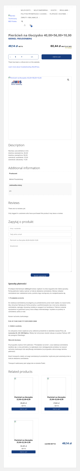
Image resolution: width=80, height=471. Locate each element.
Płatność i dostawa (58, 14)
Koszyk (54, 10)
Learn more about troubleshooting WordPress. (24, 67)
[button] (68, 80)
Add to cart (23, 409)
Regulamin (64, 10)
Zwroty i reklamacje (29, 17)
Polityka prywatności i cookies (34, 14)
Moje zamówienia (41, 10)
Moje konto (26, 10)
